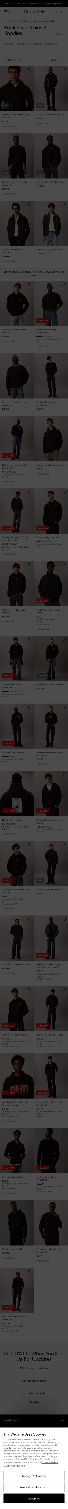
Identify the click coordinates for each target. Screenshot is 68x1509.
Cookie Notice (49, 1462)
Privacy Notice (16, 1465)
